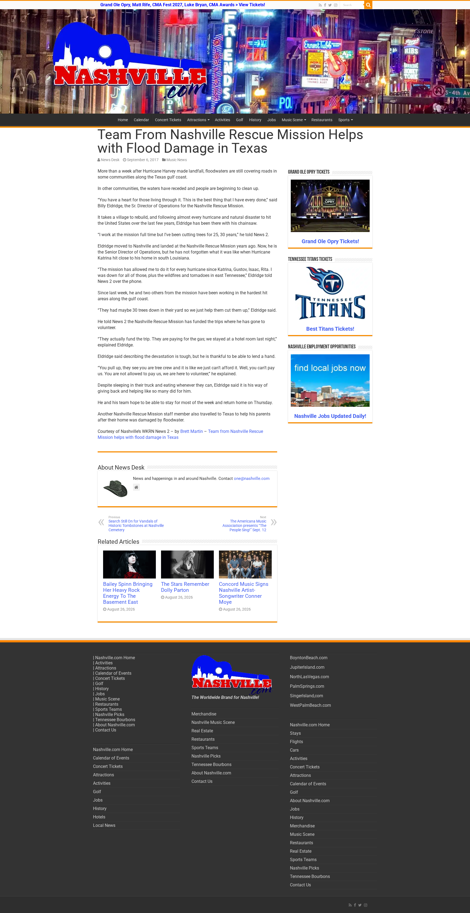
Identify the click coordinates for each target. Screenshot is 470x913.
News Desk (110, 160)
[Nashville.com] (235, 61)
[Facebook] (325, 5)
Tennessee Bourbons (115, 719)
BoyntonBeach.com (308, 657)
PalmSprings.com (307, 686)
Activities (222, 120)
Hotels (99, 817)
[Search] (368, 5)
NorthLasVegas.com (309, 676)
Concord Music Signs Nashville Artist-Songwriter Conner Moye (243, 593)
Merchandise (203, 714)
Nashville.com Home (115, 657)
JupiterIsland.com (307, 667)
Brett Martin (191, 431)
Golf (239, 120)
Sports (344, 120)
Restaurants (321, 120)
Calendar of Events (113, 673)
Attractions (196, 120)
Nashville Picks (109, 714)
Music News (176, 160)
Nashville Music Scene (213, 722)
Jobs (271, 120)
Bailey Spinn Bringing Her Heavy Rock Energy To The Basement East (128, 593)
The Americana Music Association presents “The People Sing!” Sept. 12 (244, 523)
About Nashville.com (115, 724)
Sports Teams (108, 709)
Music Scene (292, 120)
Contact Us (105, 730)
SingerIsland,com (306, 695)
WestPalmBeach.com (310, 705)
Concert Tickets (168, 120)
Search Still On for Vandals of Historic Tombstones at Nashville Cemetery (136, 523)
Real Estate (202, 730)
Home (123, 120)
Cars (294, 750)
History (255, 120)
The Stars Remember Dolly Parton (185, 587)
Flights (296, 741)
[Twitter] (330, 5)
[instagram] (335, 5)
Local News (104, 825)
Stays (295, 733)
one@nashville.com (252, 478)
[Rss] (320, 5)
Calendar (141, 120)
